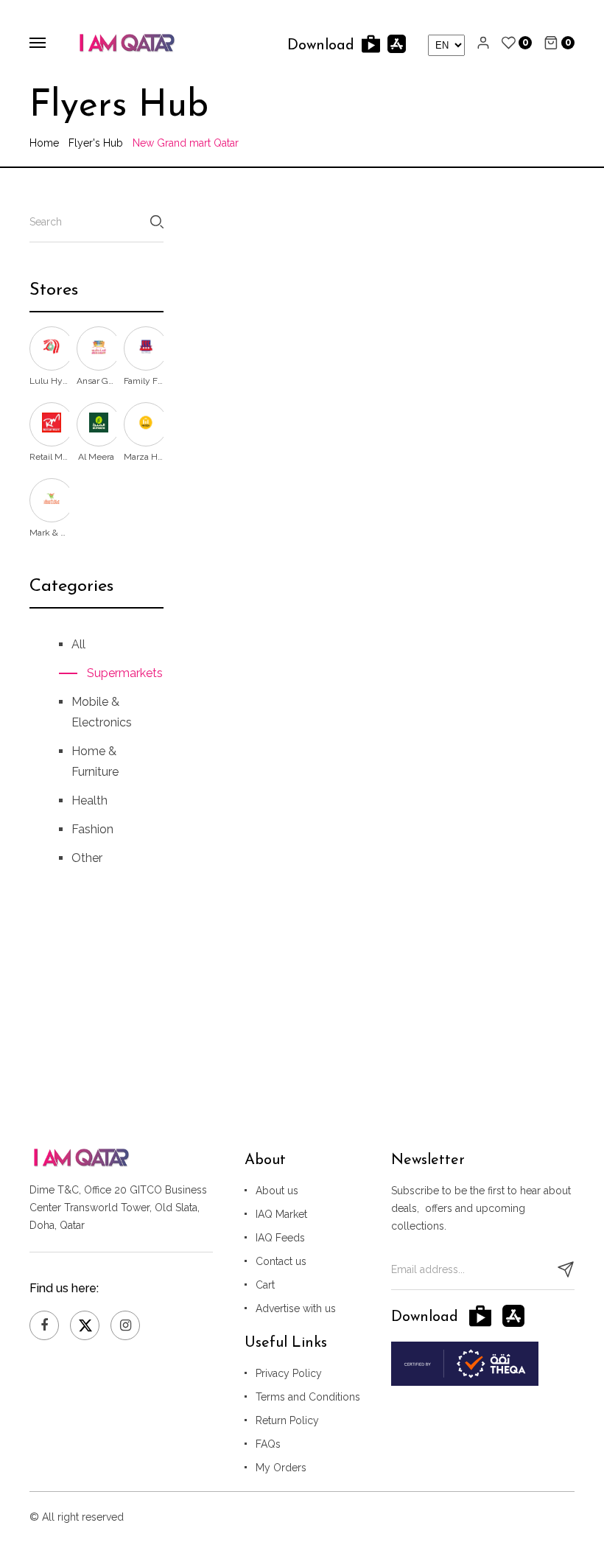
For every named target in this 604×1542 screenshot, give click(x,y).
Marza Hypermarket (144, 457)
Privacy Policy (289, 1373)
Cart (265, 1285)
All (78, 644)
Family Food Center (144, 381)
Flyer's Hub (96, 143)
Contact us (281, 1261)
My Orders (281, 1467)
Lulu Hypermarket (49, 381)
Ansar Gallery (96, 381)
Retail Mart (49, 457)
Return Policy (287, 1420)
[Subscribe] (566, 1269)
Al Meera (96, 457)
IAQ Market (281, 1214)
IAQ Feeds (280, 1238)
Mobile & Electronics (101, 712)
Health (89, 800)
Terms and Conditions (308, 1397)
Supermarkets (110, 673)
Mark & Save (49, 533)
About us (277, 1190)
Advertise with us (296, 1308)
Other (86, 858)
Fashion (92, 829)
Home (44, 143)
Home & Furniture (95, 761)
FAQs (268, 1444)
